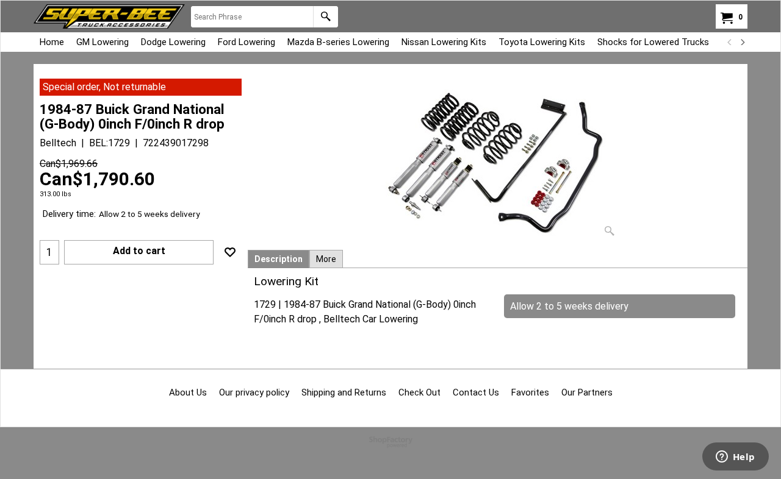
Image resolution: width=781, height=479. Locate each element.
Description (278, 259)
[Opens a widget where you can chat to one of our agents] (735, 457)
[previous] (729, 42)
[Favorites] (230, 252)
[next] (741, 42)
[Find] (325, 16)
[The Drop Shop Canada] (109, 16)
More (326, 259)
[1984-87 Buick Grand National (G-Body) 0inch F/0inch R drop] (498, 160)
